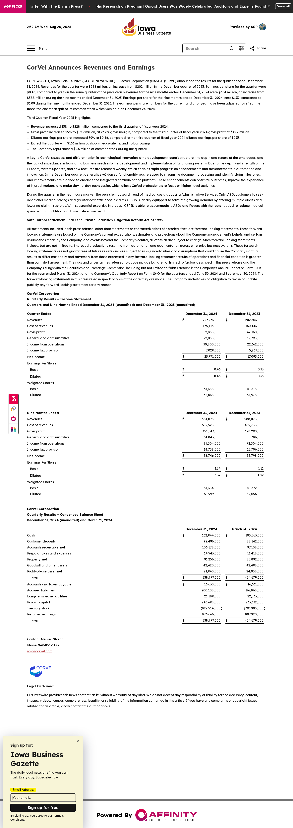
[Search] (231, 48)
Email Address (23, 790)
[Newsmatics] (13, 429)
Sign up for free (43, 807)
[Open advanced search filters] (241, 48)
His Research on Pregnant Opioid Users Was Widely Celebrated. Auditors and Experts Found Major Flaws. (193, 6)
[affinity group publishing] (13, 419)
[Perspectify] (13, 409)
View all (283, 6)
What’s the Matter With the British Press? (45, 6)
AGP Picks (13, 6)
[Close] (78, 741)
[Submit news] (13, 399)
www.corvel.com (39, 651)
